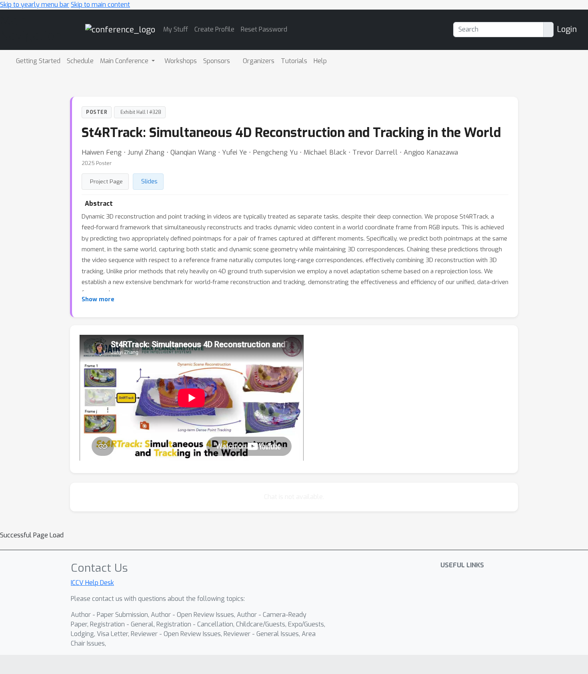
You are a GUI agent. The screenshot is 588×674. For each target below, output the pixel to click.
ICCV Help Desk (92, 583)
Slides (149, 181)
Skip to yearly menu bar (34, 4)
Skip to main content (100, 4)
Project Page (106, 181)
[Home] (120, 29)
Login (567, 29)
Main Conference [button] (125, 61)
